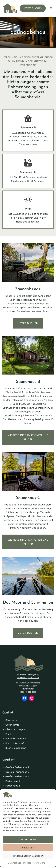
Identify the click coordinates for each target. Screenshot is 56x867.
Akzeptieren (28, 839)
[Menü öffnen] (51, 8)
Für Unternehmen (15, 738)
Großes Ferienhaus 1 (17, 767)
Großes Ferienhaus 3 (17, 776)
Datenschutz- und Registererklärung (26, 863)
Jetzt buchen (33, 8)
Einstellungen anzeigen (28, 856)
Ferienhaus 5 (12, 785)
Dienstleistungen (15, 729)
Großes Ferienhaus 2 (17, 771)
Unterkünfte (12, 724)
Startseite (11, 720)
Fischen (9, 734)
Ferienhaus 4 (12, 781)
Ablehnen (28, 847)
